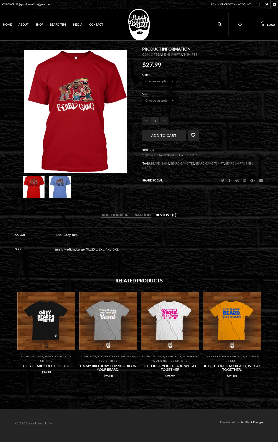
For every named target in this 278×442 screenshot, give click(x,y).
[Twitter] (223, 180)
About (23, 24)
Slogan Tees (32, 356)
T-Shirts (190, 54)
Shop (39, 24)
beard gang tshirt (209, 163)
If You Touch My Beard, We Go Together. (232, 367)
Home (7, 24)
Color (146, 74)
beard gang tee (182, 163)
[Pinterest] (244, 180)
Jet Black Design (251, 422)
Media (77, 24)
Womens (190, 356)
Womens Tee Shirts (169, 360)
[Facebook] (230, 180)
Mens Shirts (172, 54)
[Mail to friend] (260, 180)
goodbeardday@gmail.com (36, 4)
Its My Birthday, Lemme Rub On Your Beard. (108, 367)
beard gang (160, 163)
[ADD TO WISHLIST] (199, 134)
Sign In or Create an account (231, 4)
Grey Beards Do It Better (46, 366)
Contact (96, 24)
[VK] (237, 180)
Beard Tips (58, 24)
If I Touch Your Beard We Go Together (170, 367)
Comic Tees (151, 54)
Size (145, 94)
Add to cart (164, 135)
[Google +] (252, 180)
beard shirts (235, 163)
